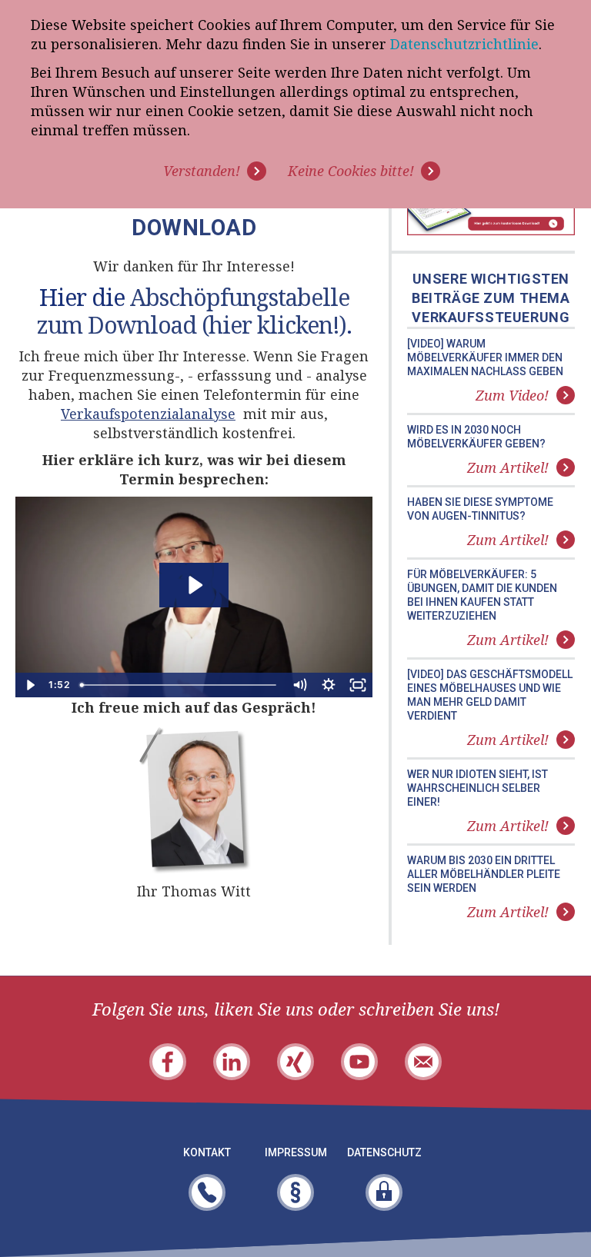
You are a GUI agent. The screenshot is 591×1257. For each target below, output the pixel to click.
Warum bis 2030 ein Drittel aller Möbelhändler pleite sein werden (483, 874)
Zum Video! (512, 395)
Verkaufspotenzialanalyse (148, 413)
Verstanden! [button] (201, 170)
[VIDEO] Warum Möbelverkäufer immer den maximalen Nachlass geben (485, 357)
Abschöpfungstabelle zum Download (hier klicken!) (193, 311)
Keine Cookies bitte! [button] (351, 170)
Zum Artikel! (508, 467)
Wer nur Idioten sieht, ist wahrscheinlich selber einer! (477, 788)
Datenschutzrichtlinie (464, 44)
